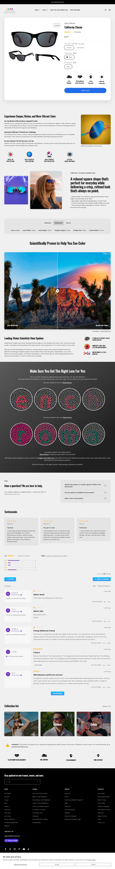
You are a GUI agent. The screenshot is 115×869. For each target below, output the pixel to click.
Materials (47, 223)
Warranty (101, 813)
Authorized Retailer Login (73, 819)
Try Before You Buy (38, 809)
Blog (66, 803)
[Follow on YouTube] (24, 849)
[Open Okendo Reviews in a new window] (104, 574)
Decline (93, 864)
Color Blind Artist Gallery (40, 819)
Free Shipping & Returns (57, 2)
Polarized (7, 809)
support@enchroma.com (12, 836)
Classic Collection (69, 23)
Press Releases (70, 809)
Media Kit (68, 806)
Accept (57, 864)
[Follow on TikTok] (28, 849)
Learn (44, 10)
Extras (68, 223)
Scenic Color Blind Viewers (40, 806)
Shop (36, 10)
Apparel (6, 826)
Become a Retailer (70, 816)
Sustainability (36, 822)
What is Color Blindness (39, 797)
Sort (94, 586)
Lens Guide (101, 793)
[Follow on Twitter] (10, 849)
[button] (85, 32)
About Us (68, 793)
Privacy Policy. (91, 860)
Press (66, 797)
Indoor (6, 800)
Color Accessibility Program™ (74, 800)
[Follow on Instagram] (14, 849)
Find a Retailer (75, 10)
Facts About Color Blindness (41, 800)
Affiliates (67, 813)
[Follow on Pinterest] (19, 849)
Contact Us (101, 822)
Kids (5, 803)
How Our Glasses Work (39, 793)
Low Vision (7, 816)
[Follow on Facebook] (5, 849)
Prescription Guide (104, 797)
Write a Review (104, 579)
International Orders (104, 809)
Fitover (6, 806)
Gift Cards (7, 813)
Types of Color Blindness (40, 803)
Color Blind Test (37, 813)
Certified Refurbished (11, 822)
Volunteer (35, 816)
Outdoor (7, 797)
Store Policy (101, 803)
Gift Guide (7, 793)
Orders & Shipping (103, 806)
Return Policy (102, 800)
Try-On (57, 25)
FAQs (99, 819)
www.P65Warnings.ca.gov (20, 746)
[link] (80, 47)
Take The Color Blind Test (59, 10)
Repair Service (102, 816)
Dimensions (58, 223)
